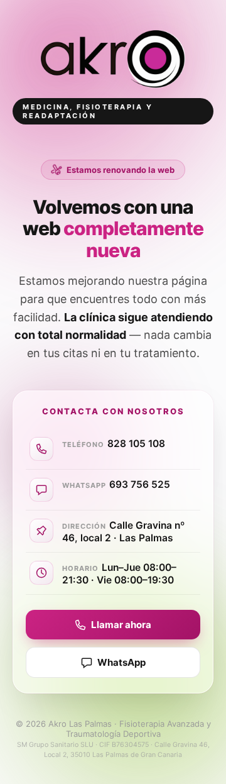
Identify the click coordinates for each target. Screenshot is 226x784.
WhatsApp (121, 662)
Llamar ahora (121, 625)
